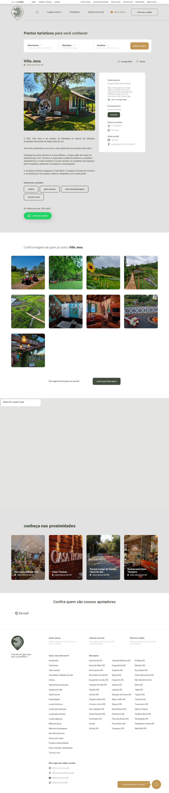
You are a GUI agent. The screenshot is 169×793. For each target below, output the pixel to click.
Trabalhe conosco (45, 2)
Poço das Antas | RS (120, 719)
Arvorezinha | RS (96, 670)
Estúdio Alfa (139, 2)
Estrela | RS (93, 728)
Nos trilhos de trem (57, 733)
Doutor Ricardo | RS (97, 714)
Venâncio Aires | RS (143, 714)
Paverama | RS (118, 714)
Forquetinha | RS (119, 665)
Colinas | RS (94, 695)
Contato (57, 2)
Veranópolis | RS (141, 719)
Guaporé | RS (117, 670)
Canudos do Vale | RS (98, 685)
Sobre (34, 2)
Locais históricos (56, 704)
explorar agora (139, 46)
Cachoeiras (53, 665)
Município (66, 45)
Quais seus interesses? (59, 656)
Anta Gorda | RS (95, 661)
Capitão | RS (94, 690)
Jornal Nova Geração (100, 2)
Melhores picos (55, 724)
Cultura (31, 189)
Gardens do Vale (55, 690)
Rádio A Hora (151, 2)
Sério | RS (139, 685)
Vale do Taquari (141, 709)
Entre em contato (144, 12)
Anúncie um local (96, 638)
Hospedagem (54, 699)
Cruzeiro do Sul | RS (97, 704)
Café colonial (54, 670)
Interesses (33, 45)
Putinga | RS (140, 661)
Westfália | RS (140, 728)
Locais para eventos (57, 714)
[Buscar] (156, 784)
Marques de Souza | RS (121, 695)
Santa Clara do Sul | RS (144, 675)
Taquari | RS (140, 695)
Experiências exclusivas (58, 685)
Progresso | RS (118, 728)
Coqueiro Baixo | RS (97, 699)
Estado (92, 724)
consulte (113, 115)
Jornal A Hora (85, 2)
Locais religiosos (55, 719)
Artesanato (53, 661)
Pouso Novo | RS (118, 724)
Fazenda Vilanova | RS (121, 661)
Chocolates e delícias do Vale (61, 675)
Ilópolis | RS (116, 675)
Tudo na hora (115, 2)
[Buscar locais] (37, 12)
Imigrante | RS (118, 680)
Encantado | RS (95, 719)
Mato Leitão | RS (118, 699)
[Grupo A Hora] (17, 2)
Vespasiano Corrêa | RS (144, 724)
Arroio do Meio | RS (97, 665)
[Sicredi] (21, 613)
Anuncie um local (96, 12)
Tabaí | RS (139, 690)
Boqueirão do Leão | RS (98, 680)
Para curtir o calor (56, 738)
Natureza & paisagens (74, 189)
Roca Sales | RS (141, 670)
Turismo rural (34, 197)
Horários (101, 45)
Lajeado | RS (117, 690)
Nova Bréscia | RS (119, 709)
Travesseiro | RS (141, 704)
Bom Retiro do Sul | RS (98, 675)
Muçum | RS (117, 704)
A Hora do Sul (128, 2)
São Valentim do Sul (143, 680)
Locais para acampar (57, 709)
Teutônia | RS (140, 699)
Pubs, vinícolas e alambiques (61, 748)
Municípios (94, 656)
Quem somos (55, 638)
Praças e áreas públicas (59, 743)
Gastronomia (49, 189)
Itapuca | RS (117, 685)
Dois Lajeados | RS (96, 709)
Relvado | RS (140, 665)
